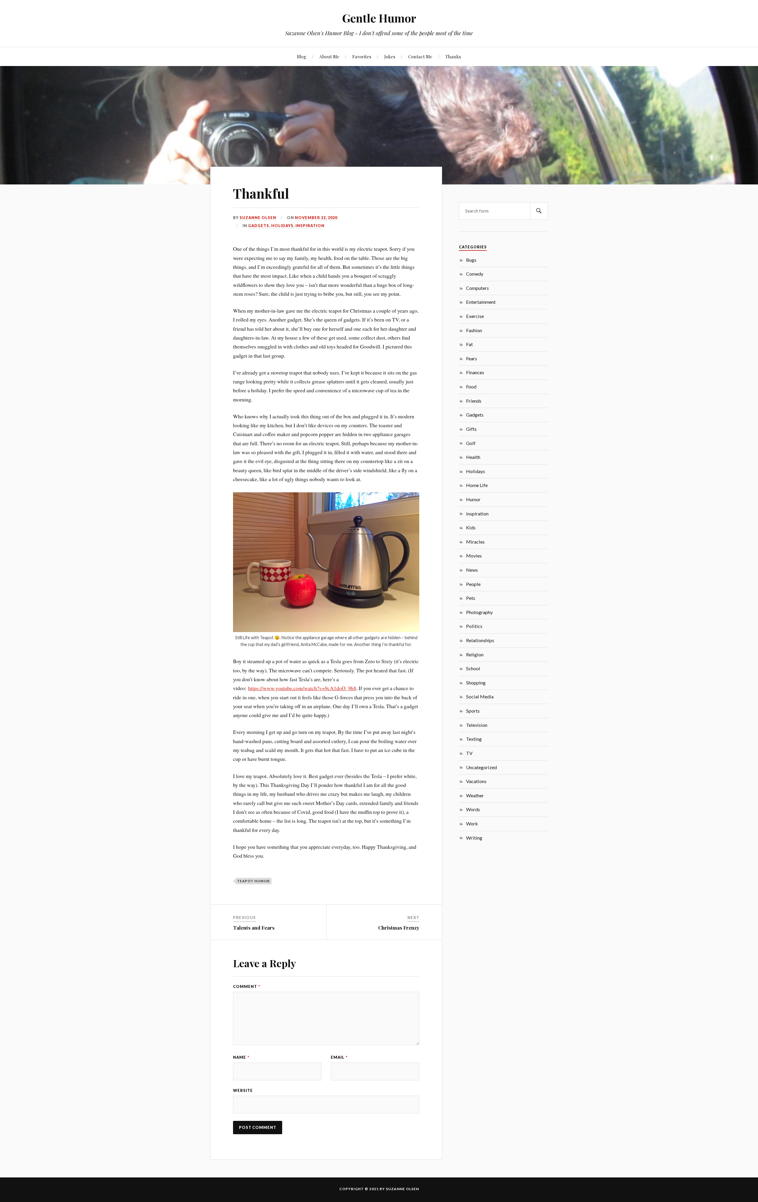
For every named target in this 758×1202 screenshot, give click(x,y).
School (473, 668)
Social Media (480, 696)
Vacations (476, 781)
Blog (301, 56)
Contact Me (420, 56)
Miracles (475, 541)
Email (339, 1057)
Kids (471, 527)
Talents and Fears (253, 927)
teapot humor (253, 881)
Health (473, 457)
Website (243, 1090)
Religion (475, 654)
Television (476, 725)
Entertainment (481, 302)
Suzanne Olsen (258, 217)
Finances (475, 372)
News (472, 570)
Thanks (453, 56)
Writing (474, 838)
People (473, 584)
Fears (471, 358)
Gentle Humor (379, 17)
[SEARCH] (539, 211)
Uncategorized (481, 767)
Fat (469, 344)
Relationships (480, 640)
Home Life (477, 485)
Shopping (476, 682)
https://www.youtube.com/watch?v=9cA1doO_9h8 (302, 688)
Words (473, 809)
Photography (479, 612)
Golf (471, 443)
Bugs (471, 260)
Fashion (474, 330)
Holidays (282, 225)
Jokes (389, 56)
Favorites (361, 56)
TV (469, 753)
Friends (473, 401)
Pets (470, 598)
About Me (329, 56)
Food (471, 386)
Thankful (261, 193)
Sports (473, 711)
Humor (473, 499)
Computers (477, 288)
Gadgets (258, 225)
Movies (474, 555)
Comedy (474, 274)
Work (472, 823)
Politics (474, 626)
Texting (474, 739)
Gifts (471, 429)
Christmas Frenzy (398, 927)
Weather (475, 795)
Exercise (475, 316)
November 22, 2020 (316, 217)
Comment (246, 986)
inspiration (310, 225)
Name (241, 1057)
